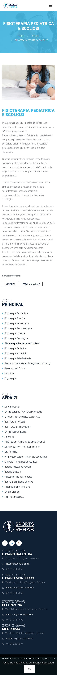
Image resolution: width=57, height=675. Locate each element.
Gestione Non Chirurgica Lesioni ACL (22, 416)
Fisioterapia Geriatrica (15, 348)
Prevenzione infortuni (15, 368)
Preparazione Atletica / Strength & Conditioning (27, 363)
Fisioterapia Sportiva (15, 318)
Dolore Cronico (12, 491)
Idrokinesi (10, 284)
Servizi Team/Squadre (15, 431)
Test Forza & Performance (18, 426)
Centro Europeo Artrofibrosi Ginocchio (23, 411)
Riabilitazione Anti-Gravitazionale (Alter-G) (25, 441)
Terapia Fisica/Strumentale (18, 466)
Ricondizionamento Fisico (17, 486)
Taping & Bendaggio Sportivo (19, 481)
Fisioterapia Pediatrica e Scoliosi (22, 343)
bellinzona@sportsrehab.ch (19, 614)
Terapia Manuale (31, 284)
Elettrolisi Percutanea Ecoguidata (21, 461)
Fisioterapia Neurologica (17, 323)
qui (27, 662)
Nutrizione (10, 373)
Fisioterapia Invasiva (15, 333)
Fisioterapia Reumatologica (18, 328)
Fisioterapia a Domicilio (16, 353)
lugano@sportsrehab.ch (17, 563)
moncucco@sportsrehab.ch (20, 587)
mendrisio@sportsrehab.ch (19, 638)
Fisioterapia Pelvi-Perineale (18, 358)
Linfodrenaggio (12, 406)
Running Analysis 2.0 (14, 496)
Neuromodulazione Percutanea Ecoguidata (26, 456)
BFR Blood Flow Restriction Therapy (22, 446)
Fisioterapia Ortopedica (16, 313)
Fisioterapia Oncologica (16, 338)
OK (29, 669)
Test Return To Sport (15, 421)
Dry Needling (11, 451)
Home (21, 36)
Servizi (35, 36)
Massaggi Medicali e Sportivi (19, 476)
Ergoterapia (10, 378)
